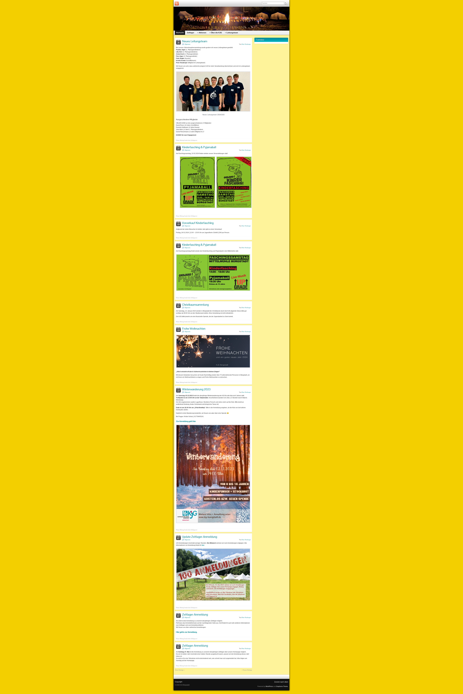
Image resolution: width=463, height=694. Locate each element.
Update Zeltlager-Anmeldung (199, 537)
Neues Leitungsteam (194, 41)
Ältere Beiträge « (179, 670)
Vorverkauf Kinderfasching (198, 223)
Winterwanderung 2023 (196, 389)
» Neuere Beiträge (247, 670)
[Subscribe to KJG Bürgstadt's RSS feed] (177, 3)
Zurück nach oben (281, 682)
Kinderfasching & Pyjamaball (199, 147)
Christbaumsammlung (195, 304)
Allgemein (187, 44)
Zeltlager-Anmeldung (195, 614)
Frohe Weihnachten (193, 328)
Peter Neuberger (246, 44)
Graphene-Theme (282, 686)
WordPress (269, 686)
